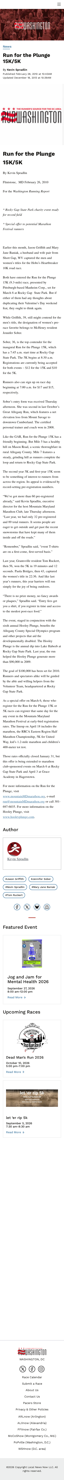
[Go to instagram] (41, 1369)
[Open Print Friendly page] (47, 907)
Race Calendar (32, 1377)
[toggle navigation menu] (59, 4)
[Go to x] (23, 1369)
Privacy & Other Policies (32, 1409)
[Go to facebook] (32, 1369)
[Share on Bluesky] (37, 907)
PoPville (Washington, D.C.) (32, 1442)
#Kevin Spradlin (15, 887)
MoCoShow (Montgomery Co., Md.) (32, 1436)
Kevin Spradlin (17, 69)
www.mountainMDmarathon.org (24, 796)
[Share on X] (27, 907)
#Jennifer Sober (41, 879)
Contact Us (32, 1396)
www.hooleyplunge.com (18, 817)
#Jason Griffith (14, 879)
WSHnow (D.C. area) (32, 1448)
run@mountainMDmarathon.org (24, 801)
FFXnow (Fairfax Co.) (32, 1429)
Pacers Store (32, 1403)
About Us (32, 1390)
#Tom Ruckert (14, 895)
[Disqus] (32, 1194)
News (7, 46)
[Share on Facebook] (17, 907)
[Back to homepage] (11, 4)
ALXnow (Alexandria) (32, 1423)
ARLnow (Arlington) (32, 1416)
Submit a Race (32, 1383)
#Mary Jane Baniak (43, 887)
